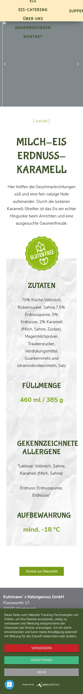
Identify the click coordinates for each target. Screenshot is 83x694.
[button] (5, 64)
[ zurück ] (41, 121)
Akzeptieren (41, 660)
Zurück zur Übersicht (41, 571)
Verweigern (41, 648)
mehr (41, 672)
